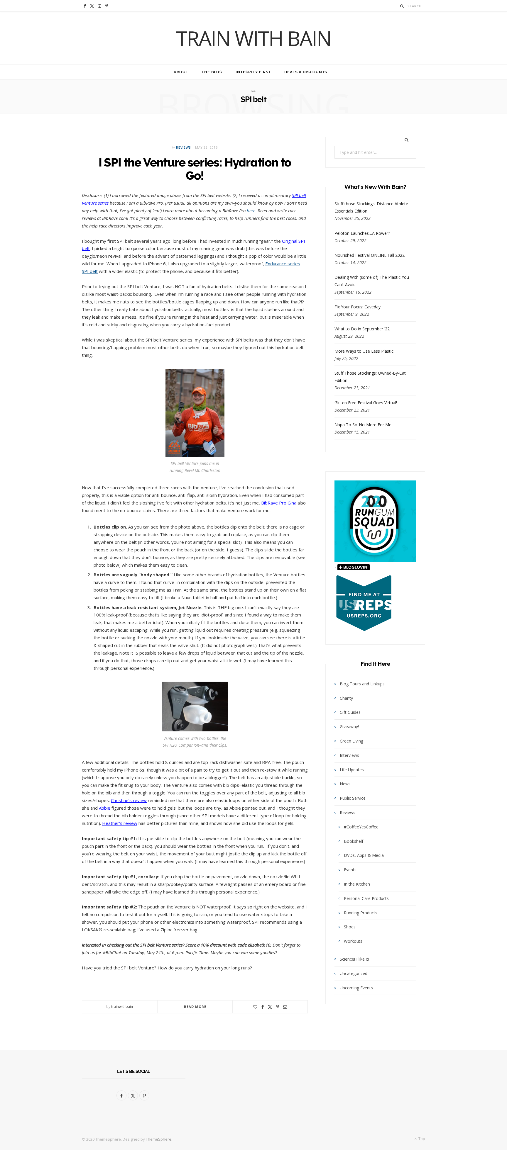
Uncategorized (353, 973)
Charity (346, 698)
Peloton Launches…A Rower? (362, 233)
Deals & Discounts (305, 72)
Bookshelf (353, 841)
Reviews (183, 147)
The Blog (212, 72)
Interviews (349, 755)
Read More (195, 1006)
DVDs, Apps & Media (364, 855)
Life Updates (352, 769)
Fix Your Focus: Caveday (357, 307)
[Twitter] (270, 1007)
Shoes (350, 927)
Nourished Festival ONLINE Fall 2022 (369, 255)
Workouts (353, 941)
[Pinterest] (277, 1007)
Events (350, 869)
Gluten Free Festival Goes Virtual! (365, 402)
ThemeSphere (158, 1139)
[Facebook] (262, 1007)
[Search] (402, 6)
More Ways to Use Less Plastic (363, 351)
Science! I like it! (354, 959)
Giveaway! (349, 726)
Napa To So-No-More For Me (362, 424)
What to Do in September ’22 (362, 329)
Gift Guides (350, 712)
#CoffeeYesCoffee (361, 827)
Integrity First (253, 72)
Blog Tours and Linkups (362, 684)
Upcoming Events (356, 988)
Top (421, 1138)
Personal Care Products (366, 898)
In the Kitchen (357, 884)
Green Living (351, 741)
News (345, 784)
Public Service (353, 798)
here (251, 210)
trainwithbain (122, 1006)
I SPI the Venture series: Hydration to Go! (195, 169)
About (181, 72)
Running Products (360, 912)
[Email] (285, 1007)
